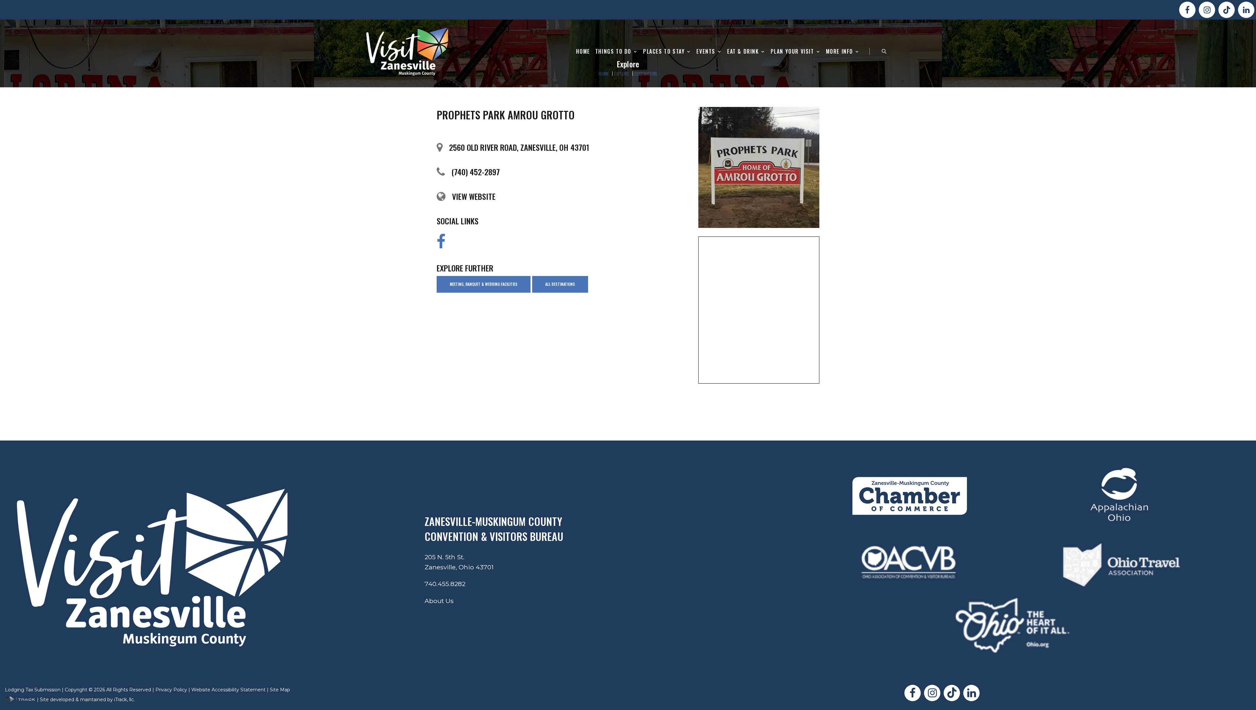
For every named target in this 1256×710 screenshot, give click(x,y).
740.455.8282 (445, 584)
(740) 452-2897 (475, 172)
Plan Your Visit (792, 51)
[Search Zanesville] (884, 51)
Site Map (280, 690)
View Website (474, 196)
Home (583, 51)
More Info (839, 51)
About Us (439, 601)
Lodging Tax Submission (33, 690)
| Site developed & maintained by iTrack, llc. (85, 699)
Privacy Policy (171, 690)
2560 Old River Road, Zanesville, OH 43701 (519, 147)
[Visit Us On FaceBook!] (1187, 10)
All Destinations (560, 284)
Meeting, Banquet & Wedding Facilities (483, 284)
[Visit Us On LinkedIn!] (1246, 10)
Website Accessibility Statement (228, 690)
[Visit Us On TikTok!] (1226, 10)
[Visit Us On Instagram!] (1207, 10)
